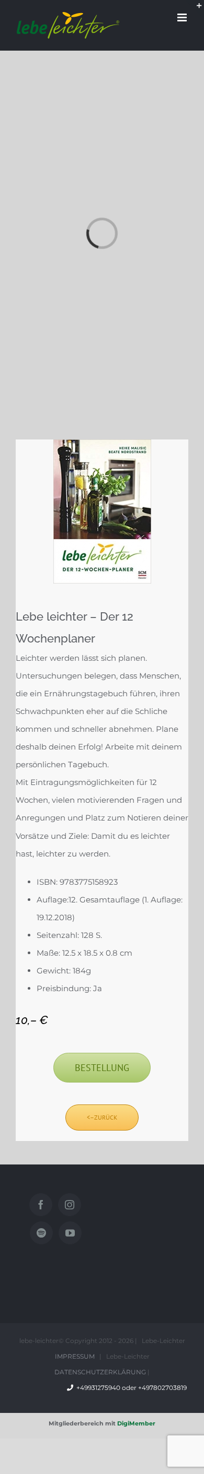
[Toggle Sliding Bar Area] (194, 9)
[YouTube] (70, 1232)
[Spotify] (41, 1232)
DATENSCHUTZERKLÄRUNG (100, 1372)
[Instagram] (69, 1204)
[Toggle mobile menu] (182, 17)
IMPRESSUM (75, 1356)
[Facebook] (40, 1204)
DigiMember (136, 1423)
